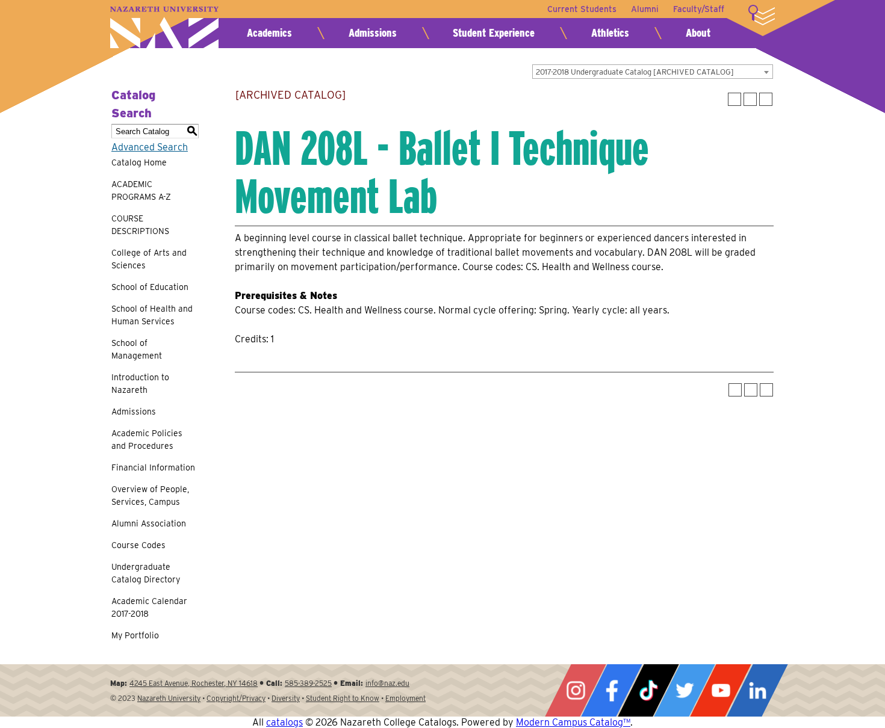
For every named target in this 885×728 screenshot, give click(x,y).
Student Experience (494, 32)
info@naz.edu (387, 683)
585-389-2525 (308, 683)
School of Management (136, 349)
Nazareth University (164, 27)
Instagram (575, 690)
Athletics (610, 32)
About (698, 32)
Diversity (286, 698)
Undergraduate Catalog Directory (145, 573)
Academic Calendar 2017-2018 (149, 607)
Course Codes (138, 545)
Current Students (581, 9)
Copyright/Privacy (236, 698)
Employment (405, 698)
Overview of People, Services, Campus (150, 495)
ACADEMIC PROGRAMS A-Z (141, 190)
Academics (269, 32)
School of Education (149, 287)
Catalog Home (139, 162)
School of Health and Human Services (152, 315)
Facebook (611, 690)
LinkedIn (757, 690)
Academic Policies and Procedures (146, 439)
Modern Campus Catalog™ (573, 722)
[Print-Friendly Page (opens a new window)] (750, 99)
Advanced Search (149, 147)
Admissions (373, 32)
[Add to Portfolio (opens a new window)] (734, 99)
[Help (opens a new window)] (765, 99)
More (761, 15)
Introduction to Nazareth (140, 383)
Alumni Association (148, 523)
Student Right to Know (342, 698)
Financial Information (153, 467)
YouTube (720, 690)
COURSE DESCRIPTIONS (140, 225)
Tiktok (648, 690)
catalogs (284, 722)
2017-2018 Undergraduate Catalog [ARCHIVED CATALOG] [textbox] (635, 71)
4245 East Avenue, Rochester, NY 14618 (193, 683)
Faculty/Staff (698, 9)
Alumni (645, 9)
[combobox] (652, 71)
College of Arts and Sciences (149, 259)
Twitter (684, 690)
